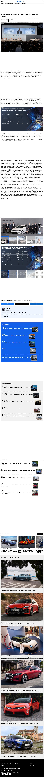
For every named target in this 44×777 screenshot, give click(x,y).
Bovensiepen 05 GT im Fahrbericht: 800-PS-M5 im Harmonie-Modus (16, 484)
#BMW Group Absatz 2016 (18, 300)
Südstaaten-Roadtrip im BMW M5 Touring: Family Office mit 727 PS (16, 492)
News (6, 3)
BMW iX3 (3, 327)
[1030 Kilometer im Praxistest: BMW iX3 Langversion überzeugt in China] (39, 417)
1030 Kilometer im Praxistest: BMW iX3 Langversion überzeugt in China (18, 590)
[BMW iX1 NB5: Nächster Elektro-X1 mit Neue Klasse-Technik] (33, 351)
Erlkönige (2, 765)
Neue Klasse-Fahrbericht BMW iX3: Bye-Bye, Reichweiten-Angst (17, 328)
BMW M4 (2, 469)
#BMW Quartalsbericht (27, 300)
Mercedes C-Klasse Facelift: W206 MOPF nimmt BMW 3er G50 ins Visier (18, 690)
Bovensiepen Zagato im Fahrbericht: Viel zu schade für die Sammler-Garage (18, 470)
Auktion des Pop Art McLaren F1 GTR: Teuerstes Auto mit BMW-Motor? (26, 551)
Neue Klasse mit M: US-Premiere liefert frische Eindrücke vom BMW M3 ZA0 (19, 723)
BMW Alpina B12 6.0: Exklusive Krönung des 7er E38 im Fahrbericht (16, 463)
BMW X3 (2, 476)
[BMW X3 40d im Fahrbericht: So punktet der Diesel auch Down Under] (36, 478)
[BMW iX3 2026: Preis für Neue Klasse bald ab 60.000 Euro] (32, 344)
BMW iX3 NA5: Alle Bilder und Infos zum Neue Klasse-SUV (15, 335)
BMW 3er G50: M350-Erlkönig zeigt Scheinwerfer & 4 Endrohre (16, 357)
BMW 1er (5, 407)
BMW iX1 (3, 348)
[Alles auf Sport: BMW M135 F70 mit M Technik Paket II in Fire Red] (37, 410)
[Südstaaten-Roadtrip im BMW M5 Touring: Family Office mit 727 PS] (35, 493)
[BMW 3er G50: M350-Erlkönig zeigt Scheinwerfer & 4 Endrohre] (34, 358)
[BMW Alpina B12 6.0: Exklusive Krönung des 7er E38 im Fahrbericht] (35, 464)
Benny (8, 19)
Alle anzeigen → (40, 533)
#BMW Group (3, 300)
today (22, 1)
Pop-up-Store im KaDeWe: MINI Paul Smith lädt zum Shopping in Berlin (18, 657)
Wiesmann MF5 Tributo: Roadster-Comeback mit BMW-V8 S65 (9, 551)
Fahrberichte (32, 765)
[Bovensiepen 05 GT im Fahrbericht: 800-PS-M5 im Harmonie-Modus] (35, 486)
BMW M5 (2, 483)
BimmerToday (3, 3)
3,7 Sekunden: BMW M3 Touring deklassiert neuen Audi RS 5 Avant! (17, 623)
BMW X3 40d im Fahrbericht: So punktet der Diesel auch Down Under (16, 477)
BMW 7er (2, 462)
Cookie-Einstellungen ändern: (5, 768)
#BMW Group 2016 (10, 300)
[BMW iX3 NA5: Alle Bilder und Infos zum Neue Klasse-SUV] (32, 336)
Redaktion (7, 464)
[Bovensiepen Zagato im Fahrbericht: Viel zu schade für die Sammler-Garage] (39, 471)
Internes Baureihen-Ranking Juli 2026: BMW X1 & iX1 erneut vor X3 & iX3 (18, 756)
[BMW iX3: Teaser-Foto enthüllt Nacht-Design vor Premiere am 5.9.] (38, 402)
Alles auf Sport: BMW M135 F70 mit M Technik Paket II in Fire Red (19, 408)
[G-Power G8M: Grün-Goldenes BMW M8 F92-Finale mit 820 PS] (36, 395)
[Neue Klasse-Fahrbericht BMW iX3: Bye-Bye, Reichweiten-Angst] (35, 329)
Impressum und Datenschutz (6, 763)
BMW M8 (5, 393)
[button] (42, 226)
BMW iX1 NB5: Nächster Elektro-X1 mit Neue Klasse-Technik (16, 350)
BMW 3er (3, 355)
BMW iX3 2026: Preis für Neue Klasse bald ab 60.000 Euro (15, 342)
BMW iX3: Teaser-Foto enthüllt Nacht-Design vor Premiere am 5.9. (19, 401)
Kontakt (16, 763)
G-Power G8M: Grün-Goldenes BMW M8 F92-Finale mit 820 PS (18, 394)
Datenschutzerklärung (15, 768)
